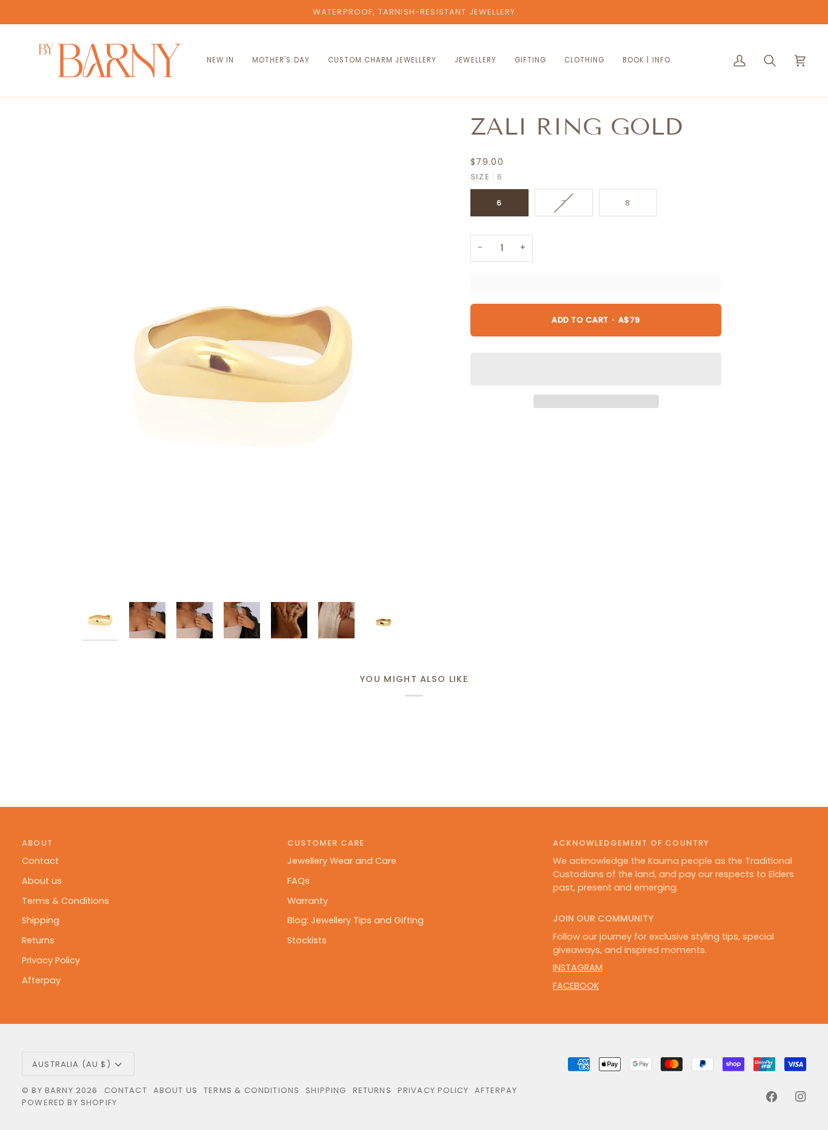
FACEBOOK (576, 986)
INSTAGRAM (578, 967)
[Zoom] (243, 354)
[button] (382, 60)
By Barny (52, 1090)
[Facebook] (771, 1096)
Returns (38, 940)
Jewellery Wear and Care (341, 861)
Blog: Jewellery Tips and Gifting (355, 920)
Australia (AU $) (71, 1064)
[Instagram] (800, 1096)
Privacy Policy (51, 960)
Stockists (307, 940)
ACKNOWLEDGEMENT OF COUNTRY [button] (631, 843)
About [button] (37, 843)
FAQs (298, 881)
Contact (40, 861)
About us (42, 881)
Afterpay (41, 980)
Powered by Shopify (69, 1102)
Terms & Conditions (65, 901)
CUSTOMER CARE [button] (325, 843)
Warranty (307, 901)
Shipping (40, 920)
